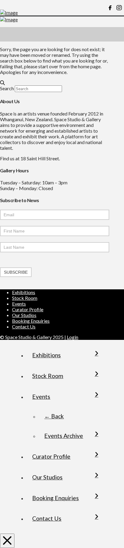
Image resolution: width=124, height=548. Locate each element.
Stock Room (24, 298)
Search (7, 88)
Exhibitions (23, 292)
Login (72, 337)
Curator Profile (27, 309)
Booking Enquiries (31, 321)
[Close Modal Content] (7, 541)
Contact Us (24, 326)
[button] (117, 34)
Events (19, 303)
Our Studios (24, 315)
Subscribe (16, 272)
